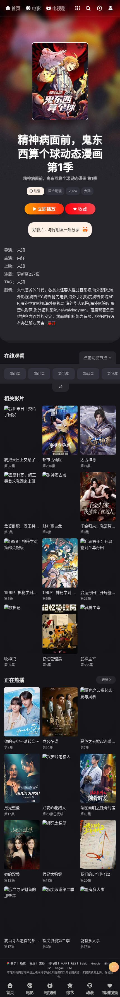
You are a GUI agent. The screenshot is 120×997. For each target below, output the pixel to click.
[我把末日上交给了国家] (22, 430)
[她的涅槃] (22, 844)
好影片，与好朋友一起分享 (55, 229)
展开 (52, 323)
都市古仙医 (52, 459)
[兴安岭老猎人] (60, 778)
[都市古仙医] (60, 430)
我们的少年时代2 (95, 874)
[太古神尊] (98, 430)
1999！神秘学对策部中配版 (60, 592)
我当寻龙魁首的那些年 (22, 940)
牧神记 (10, 658)
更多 (105, 680)
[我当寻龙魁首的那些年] (22, 911)
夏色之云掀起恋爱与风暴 (98, 741)
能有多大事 (90, 940)
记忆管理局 (52, 658)
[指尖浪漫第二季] (60, 911)
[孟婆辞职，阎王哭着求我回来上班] (22, 496)
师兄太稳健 (52, 874)
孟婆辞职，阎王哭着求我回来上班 (22, 526)
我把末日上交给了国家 (22, 459)
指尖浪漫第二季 (56, 940)
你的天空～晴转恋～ (21, 741)
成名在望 (50, 741)
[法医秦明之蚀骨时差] (98, 778)
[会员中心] (110, 8)
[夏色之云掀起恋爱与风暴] (98, 711)
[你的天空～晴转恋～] (22, 711)
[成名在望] (60, 711)
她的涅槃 (12, 874)
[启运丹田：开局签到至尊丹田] (98, 563)
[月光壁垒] (22, 778)
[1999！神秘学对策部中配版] (60, 563)
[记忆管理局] (60, 629)
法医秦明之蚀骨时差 (98, 807)
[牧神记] (22, 629)
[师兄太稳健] (60, 844)
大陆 (87, 191)
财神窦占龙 (52, 526)
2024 (73, 191)
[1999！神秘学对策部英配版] (22, 563)
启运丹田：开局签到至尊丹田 (98, 592)
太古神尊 (88, 459)
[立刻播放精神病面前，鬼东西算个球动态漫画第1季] (60, 81)
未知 (21, 250)
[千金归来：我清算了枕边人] (98, 496)
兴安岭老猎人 (54, 807)
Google (95, 963)
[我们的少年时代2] (98, 844)
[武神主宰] (98, 629)
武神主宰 (88, 658)
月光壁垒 (12, 807)
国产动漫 (55, 191)
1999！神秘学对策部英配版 (22, 592)
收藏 (82, 209)
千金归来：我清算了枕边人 (98, 526)
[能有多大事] (98, 911)
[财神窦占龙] (60, 496)
